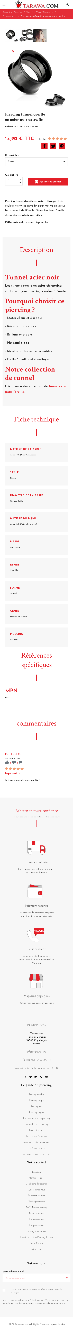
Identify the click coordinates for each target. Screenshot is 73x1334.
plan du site (58, 1324)
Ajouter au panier (47, 182)
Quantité (12, 175)
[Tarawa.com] (36, 4)
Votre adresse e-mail (13, 1271)
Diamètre (12, 155)
